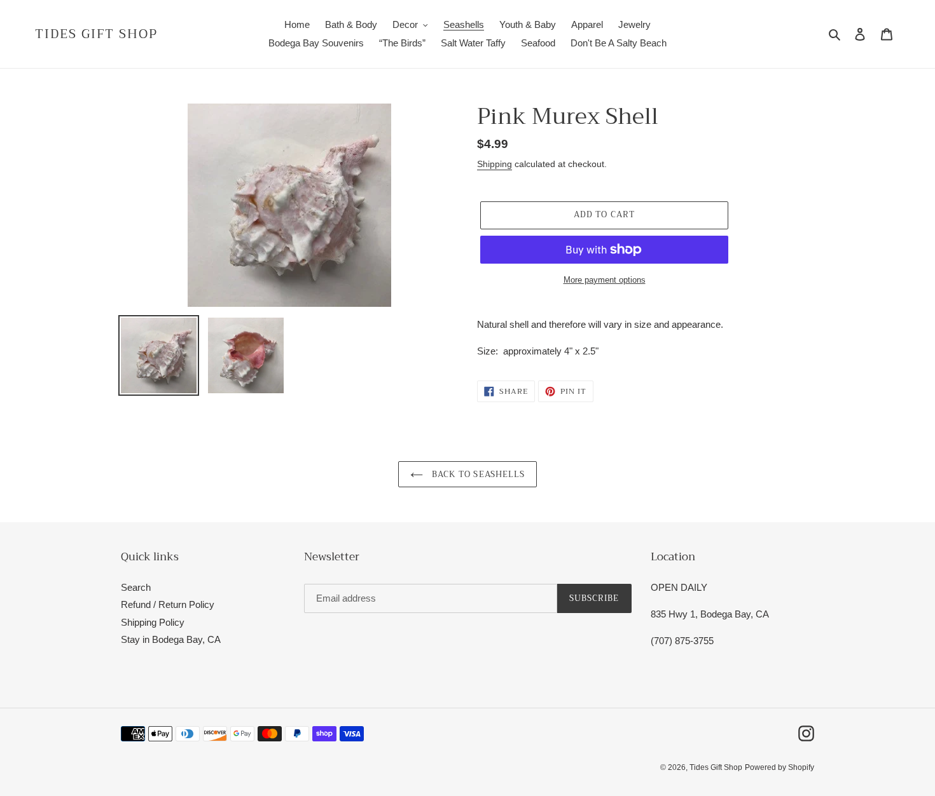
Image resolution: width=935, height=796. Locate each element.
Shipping (494, 164)
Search (136, 587)
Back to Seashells (477, 474)
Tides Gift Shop (96, 34)
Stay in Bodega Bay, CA (171, 639)
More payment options (605, 280)
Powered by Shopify (779, 767)
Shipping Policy (152, 622)
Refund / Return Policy (167, 604)
